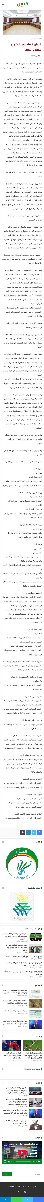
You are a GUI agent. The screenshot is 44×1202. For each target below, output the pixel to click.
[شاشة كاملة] (5, 1161)
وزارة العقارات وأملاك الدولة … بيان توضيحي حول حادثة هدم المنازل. (15, 991)
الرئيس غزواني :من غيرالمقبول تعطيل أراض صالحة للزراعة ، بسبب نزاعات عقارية (24, 964)
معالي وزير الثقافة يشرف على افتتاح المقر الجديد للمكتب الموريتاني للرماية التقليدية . (16, 1102)
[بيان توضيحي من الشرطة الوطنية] (35, 1014)
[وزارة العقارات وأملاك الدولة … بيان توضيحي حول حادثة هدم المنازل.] (35, 993)
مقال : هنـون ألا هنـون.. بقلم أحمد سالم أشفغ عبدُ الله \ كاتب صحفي (15, 1022)
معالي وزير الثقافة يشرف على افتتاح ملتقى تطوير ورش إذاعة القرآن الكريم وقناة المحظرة (16, 1090)
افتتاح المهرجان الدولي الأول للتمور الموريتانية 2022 (23, 956)
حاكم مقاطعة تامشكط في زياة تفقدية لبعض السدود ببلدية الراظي (16, 948)
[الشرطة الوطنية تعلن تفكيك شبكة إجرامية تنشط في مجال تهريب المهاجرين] (35, 937)
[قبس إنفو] (22, 5)
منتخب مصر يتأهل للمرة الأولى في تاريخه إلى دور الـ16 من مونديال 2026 (33, 1055)
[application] (22, 1152)
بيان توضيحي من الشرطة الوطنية (15, 1011)
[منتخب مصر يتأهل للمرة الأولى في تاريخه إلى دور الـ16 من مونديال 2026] (32, 1045)
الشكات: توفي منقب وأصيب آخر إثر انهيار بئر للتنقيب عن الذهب (15, 1002)
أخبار (31, 39)
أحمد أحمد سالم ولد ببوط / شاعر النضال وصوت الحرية (15, 1122)
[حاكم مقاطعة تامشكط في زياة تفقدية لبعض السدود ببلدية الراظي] (35, 948)
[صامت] (9, 1161)
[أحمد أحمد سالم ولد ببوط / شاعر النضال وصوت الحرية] (35, 1125)
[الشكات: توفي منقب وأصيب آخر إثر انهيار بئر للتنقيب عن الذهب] (35, 1003)
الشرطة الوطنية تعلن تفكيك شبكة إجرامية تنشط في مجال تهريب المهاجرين (14, 936)
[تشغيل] (39, 1161)
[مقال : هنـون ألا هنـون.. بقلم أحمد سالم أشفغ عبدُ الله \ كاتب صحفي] (35, 1024)
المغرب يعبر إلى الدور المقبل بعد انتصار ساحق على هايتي (12, 1055)
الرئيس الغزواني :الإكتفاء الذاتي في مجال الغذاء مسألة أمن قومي (23, 973)
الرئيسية (37, 39)
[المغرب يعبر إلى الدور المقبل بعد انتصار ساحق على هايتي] (11, 1045)
